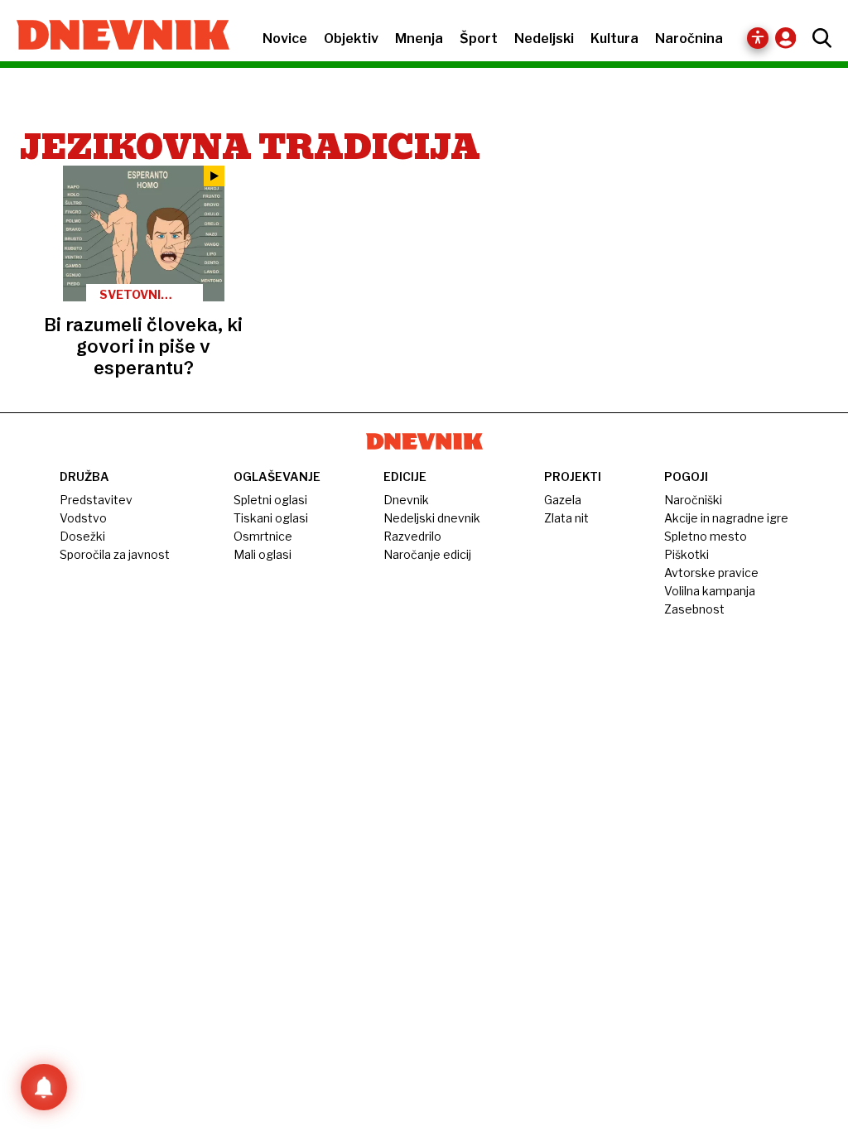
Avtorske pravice (711, 573)
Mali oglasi (263, 554)
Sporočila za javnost (115, 554)
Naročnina (689, 38)
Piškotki (686, 554)
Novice (285, 38)
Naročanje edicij (427, 554)
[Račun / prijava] (789, 37)
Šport (479, 38)
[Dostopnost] (757, 38)
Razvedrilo (412, 536)
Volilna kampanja (709, 591)
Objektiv (351, 38)
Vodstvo (83, 518)
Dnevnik (406, 500)
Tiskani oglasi (271, 518)
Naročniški (693, 500)
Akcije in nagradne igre (726, 518)
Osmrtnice (263, 536)
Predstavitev (96, 500)
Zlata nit (566, 518)
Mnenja (419, 38)
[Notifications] (44, 1087)
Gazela (562, 500)
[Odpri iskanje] (817, 38)
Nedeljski (544, 38)
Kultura (614, 38)
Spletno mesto (705, 536)
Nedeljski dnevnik (431, 518)
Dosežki (82, 536)
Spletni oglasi (270, 500)
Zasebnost (694, 609)
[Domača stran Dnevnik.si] (114, 36)
